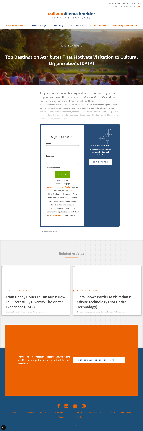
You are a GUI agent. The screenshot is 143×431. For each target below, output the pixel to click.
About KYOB (124, 7)
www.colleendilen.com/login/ (58, 187)
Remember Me (54, 167)
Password (50, 156)
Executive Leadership (15, 25)
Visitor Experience (98, 25)
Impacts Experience (114, 3)
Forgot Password (62, 180)
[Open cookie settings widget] (3, 427)
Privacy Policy (55, 215)
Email (48, 143)
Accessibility (79, 417)
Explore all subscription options (99, 360)
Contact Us (111, 412)
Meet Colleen (16, 412)
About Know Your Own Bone (38, 412)
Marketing (58, 25)
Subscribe (125, 3)
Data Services (60, 412)
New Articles (114, 7)
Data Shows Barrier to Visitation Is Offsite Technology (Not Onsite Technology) (104, 301)
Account (132, 3)
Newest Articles (95, 412)
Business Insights (39, 25)
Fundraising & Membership (125, 25)
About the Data (77, 412)
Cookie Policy (64, 417)
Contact (132, 7)
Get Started (100, 162)
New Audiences (77, 25)
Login (139, 3)
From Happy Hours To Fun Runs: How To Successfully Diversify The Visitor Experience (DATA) (35, 301)
